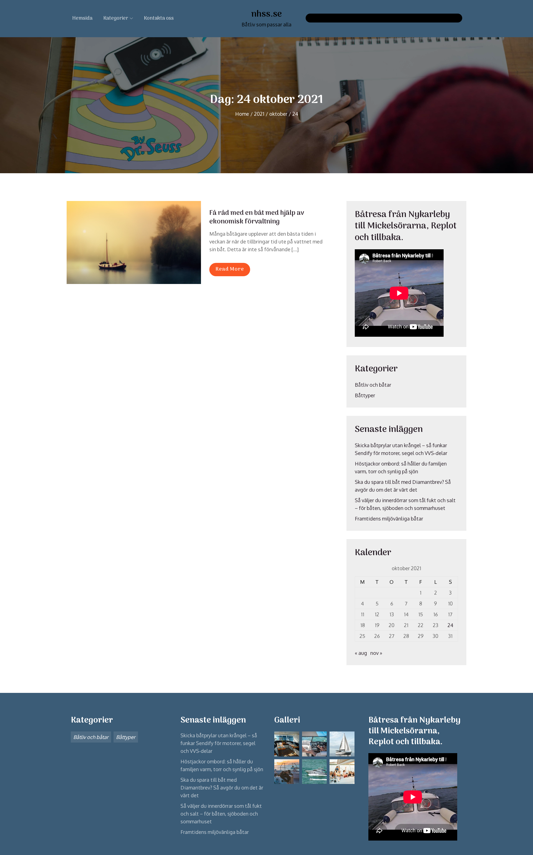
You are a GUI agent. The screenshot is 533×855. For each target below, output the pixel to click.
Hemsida (82, 18)
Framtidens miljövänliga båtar (389, 518)
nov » (376, 653)
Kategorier (115, 18)
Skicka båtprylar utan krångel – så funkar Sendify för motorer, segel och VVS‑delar (218, 743)
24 (450, 625)
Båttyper (365, 395)
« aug (361, 653)
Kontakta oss (159, 18)
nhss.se (266, 14)
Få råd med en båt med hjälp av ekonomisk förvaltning (256, 217)
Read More (229, 269)
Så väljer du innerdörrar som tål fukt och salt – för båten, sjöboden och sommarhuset (221, 813)
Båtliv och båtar (373, 385)
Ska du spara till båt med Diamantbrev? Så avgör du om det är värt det (221, 787)
